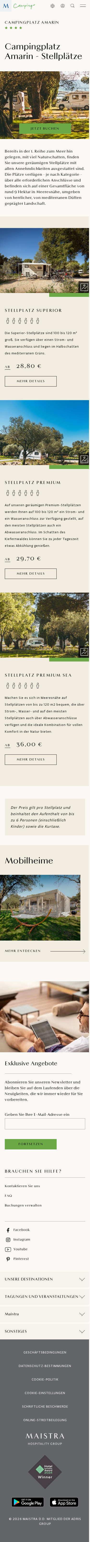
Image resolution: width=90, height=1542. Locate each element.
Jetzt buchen (45, 129)
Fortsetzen (30, 1144)
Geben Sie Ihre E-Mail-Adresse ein (37, 1115)
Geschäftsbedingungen (43, 1366)
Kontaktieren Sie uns (22, 1186)
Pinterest (21, 1259)
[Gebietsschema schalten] (53, 6)
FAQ (8, 1196)
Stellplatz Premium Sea (38, 675)
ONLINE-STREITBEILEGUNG (43, 1434)
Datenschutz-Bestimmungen (43, 1379)
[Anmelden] (63, 6)
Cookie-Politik (43, 1393)
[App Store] (62, 1515)
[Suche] (73, 6)
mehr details (31, 381)
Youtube (20, 1249)
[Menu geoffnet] (83, 6)
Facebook (21, 1230)
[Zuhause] (17, 6)
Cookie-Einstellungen (43, 1406)
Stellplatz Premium (33, 483)
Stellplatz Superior (33, 311)
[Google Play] (26, 1515)
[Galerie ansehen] (84, 287)
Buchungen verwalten (23, 1205)
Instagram (21, 1240)
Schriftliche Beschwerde (43, 1420)
